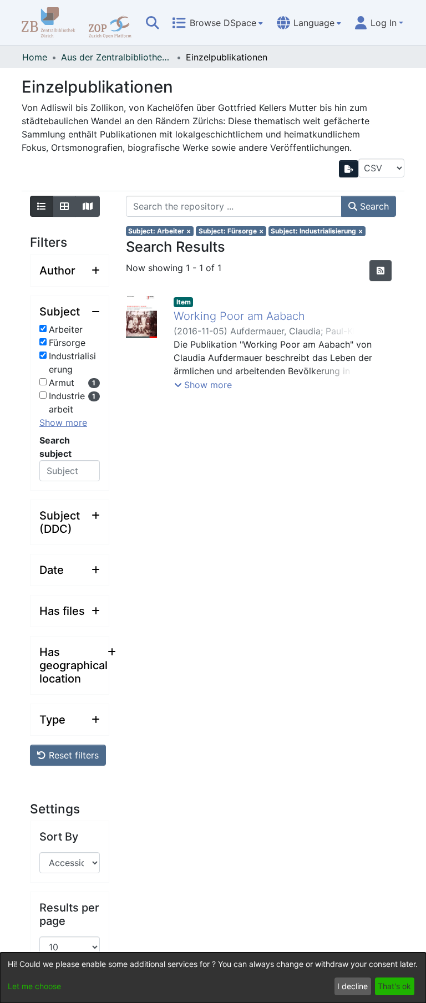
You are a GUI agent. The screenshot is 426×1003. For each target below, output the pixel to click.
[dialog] (213, 978)
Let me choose (34, 986)
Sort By (58, 836)
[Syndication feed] (380, 270)
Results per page (69, 914)
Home (34, 57)
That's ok (394, 986)
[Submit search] (152, 22)
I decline (352, 986)
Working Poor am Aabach (239, 316)
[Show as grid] (64, 206)
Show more (63, 422)
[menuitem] (217, 23)
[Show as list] (41, 206)
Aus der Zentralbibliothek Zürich (116, 57)
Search (373, 206)
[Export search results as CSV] (349, 168)
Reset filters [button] (72, 755)
